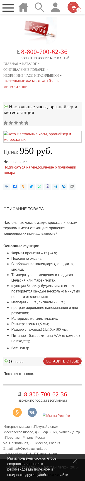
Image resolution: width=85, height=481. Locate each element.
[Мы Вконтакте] (32, 415)
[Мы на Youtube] (56, 415)
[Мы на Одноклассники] (19, 415)
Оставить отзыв (62, 361)
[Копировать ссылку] (72, 187)
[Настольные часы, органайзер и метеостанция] (42, 139)
